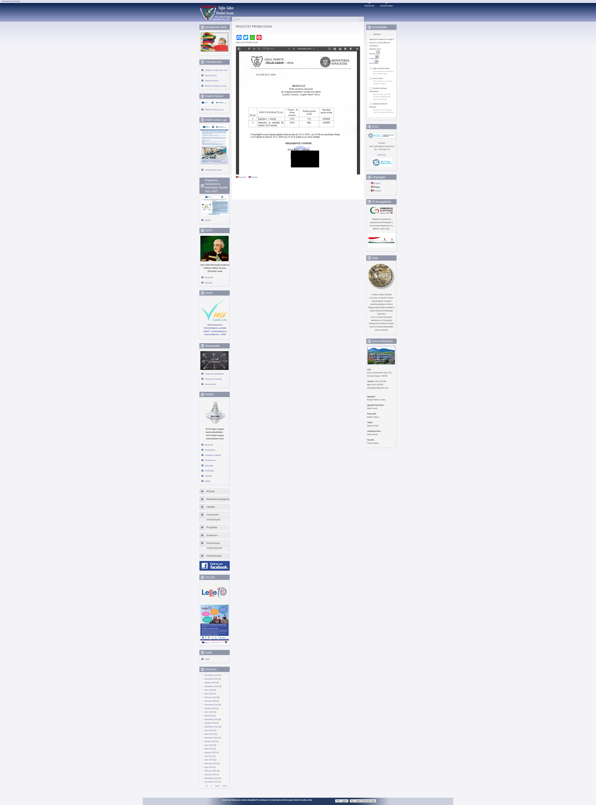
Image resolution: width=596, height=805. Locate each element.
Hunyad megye (386, 6)
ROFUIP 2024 (211, 76)
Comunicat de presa (213, 170)
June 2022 (208, 745)
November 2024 (211, 705)
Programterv (210, 450)
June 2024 (208, 712)
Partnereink (369, 6)
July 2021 (208, 756)
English (254, 177)
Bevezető (209, 277)
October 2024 (210, 708)
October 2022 (210, 741)
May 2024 (208, 716)
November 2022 (211, 738)
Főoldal (17, 1)
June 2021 (208, 760)
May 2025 (208, 694)
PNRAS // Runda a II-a (214, 110)
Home (238, 19)
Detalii (207, 220)
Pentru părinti (210, 384)
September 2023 (211, 727)
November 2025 (211, 679)
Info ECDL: (381, 155)
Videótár (208, 476)
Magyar (376, 187)
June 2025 (208, 690)
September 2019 (211, 778)
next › (217, 786)
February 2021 (210, 763)
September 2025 (211, 686)
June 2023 (208, 730)
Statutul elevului (211, 81)
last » (225, 786)
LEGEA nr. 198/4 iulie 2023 (216, 70)
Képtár (207, 481)
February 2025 (210, 697)
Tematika (208, 283)
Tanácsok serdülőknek (214, 374)
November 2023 (211, 719)
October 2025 (210, 683)
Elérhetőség (7, 1)
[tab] (214, 491)
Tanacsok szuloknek (213, 379)
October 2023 (210, 723)
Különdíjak (209, 471)
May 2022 (208, 749)
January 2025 (210, 701)
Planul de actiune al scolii (215, 86)
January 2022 (210, 752)
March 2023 (209, 734)
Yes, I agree (341, 801)
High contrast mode (381, 68)
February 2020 (210, 771)
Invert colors (378, 78)
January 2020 (210, 774)
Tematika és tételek (213, 455)
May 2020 (208, 767)
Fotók (207, 659)
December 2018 (211, 782)
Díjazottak (209, 466)
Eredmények (210, 460)
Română (242, 177)
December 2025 (211, 675)
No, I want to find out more (363, 801)
